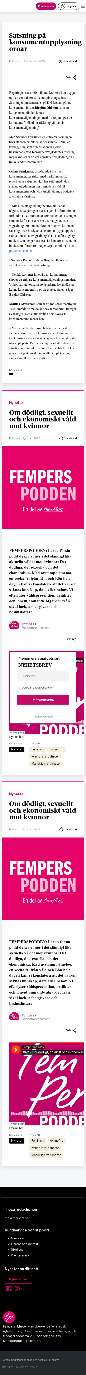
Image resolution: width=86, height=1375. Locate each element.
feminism (38, 749)
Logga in (72, 6)
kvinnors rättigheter (45, 756)
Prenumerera (46, 6)
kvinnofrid (56, 749)
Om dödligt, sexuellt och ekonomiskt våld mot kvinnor (42, 419)
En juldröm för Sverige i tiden (32, 1198)
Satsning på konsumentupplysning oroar (45, 42)
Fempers (29, 624)
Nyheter (16, 403)
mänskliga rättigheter (46, 763)
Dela (68, 77)
